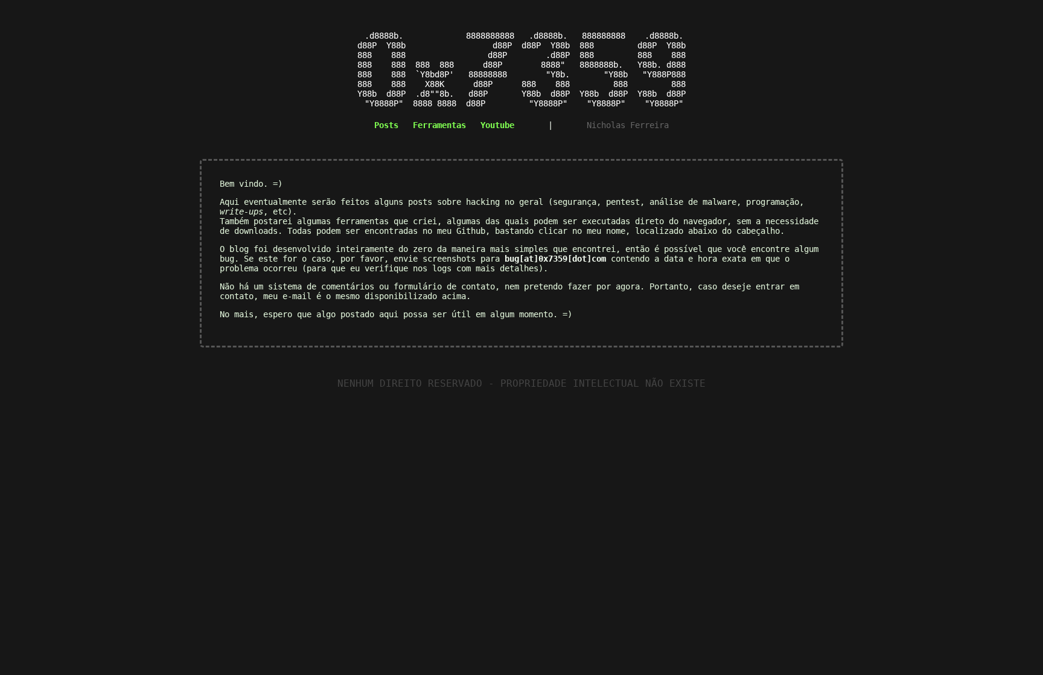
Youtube (497, 125)
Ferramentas (439, 125)
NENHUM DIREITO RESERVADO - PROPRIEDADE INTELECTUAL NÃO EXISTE (521, 383)
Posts (386, 125)
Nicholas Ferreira (628, 125)
